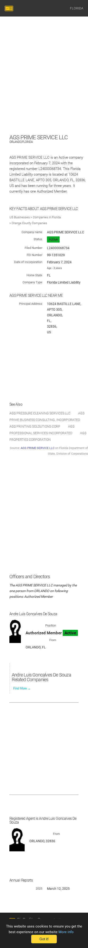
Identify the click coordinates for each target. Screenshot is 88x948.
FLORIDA (76, 8)
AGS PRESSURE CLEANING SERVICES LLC (39, 413)
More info (66, 932)
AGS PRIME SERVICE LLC (37, 448)
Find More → (22, 688)
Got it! (44, 939)
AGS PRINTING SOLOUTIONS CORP (34, 426)
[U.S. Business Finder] (10, 8)
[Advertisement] (44, 89)
